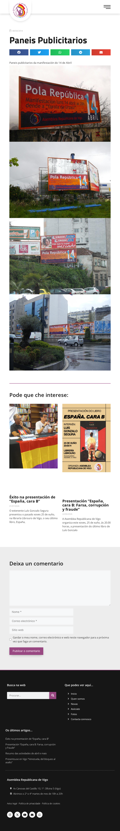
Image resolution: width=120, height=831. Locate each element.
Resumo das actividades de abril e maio (26, 753)
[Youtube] (25, 815)
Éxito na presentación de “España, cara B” (32, 499)
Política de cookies (51, 803)
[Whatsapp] (39, 815)
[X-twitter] (17, 815)
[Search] (52, 695)
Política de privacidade (29, 803)
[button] (18, 52)
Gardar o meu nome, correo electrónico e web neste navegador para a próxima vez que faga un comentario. (61, 639)
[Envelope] (32, 815)
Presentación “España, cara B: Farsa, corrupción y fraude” (85, 505)
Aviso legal (12, 803)
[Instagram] (10, 815)
